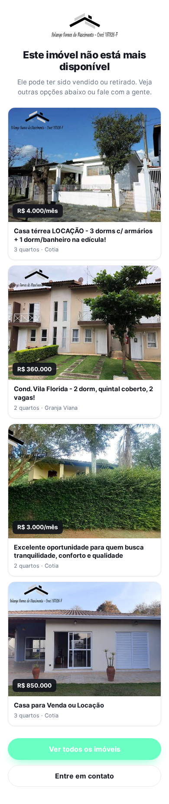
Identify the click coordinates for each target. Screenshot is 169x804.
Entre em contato (84, 776)
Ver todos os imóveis (84, 749)
